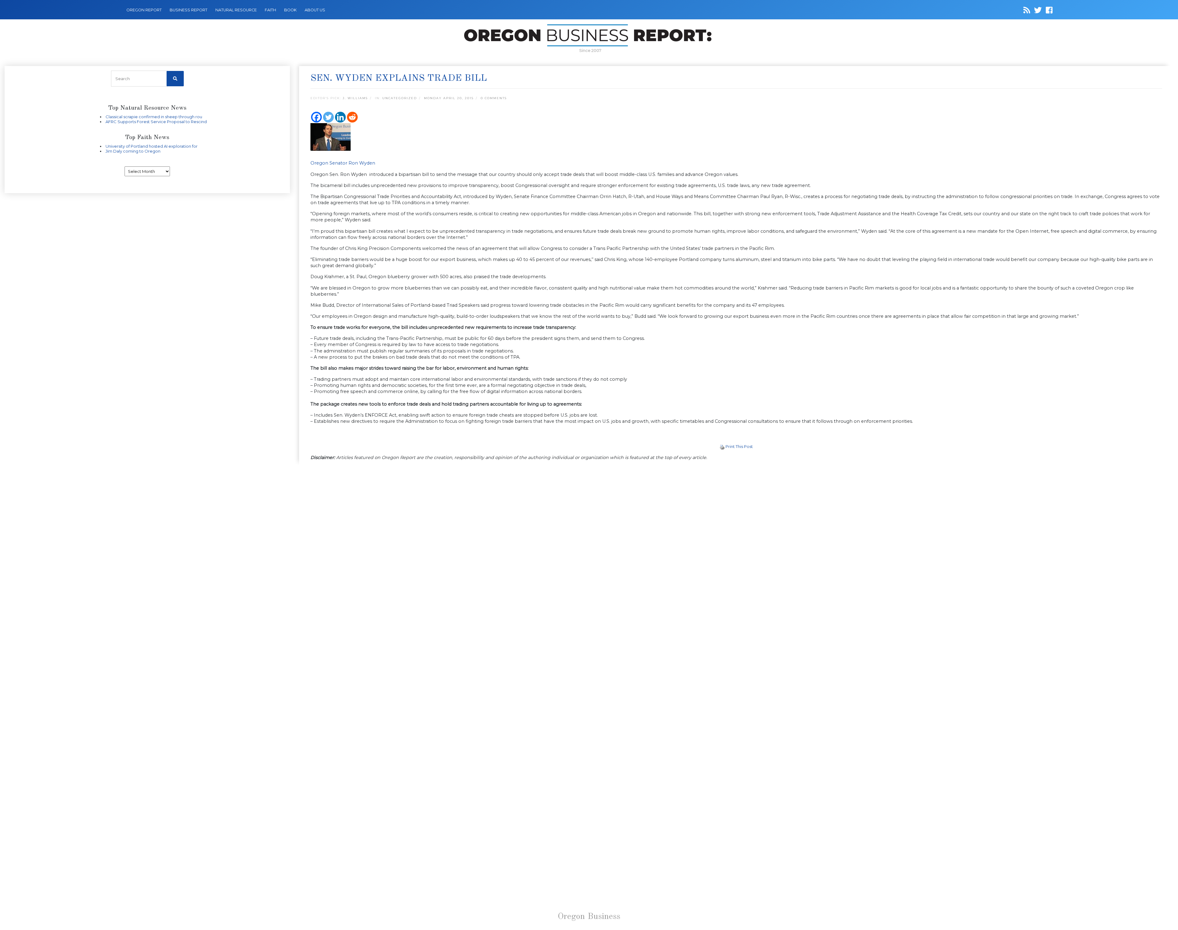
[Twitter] (328, 117)
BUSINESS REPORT (188, 10)
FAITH (270, 10)
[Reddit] (352, 117)
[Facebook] (316, 117)
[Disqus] (736, 550)
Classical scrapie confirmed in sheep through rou (154, 116)
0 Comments (494, 98)
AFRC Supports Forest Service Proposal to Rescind (156, 121)
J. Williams (355, 98)
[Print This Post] (722, 446)
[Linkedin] (340, 117)
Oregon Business (589, 916)
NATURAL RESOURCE (236, 10)
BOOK (290, 10)
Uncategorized (399, 98)
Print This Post (739, 446)
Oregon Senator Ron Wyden (342, 163)
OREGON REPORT (144, 10)
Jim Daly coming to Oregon (133, 151)
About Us (315, 10)
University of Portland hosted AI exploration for (152, 146)
